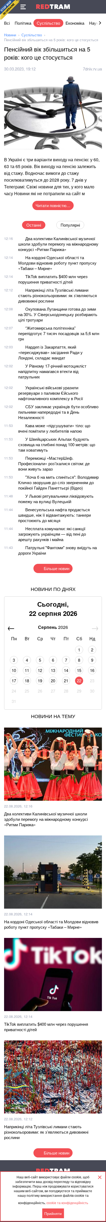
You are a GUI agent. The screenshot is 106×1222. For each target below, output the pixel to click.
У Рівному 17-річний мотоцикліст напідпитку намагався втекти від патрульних (52, 371)
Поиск (99, 7)
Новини (10, 34)
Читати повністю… (53, 205)
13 (53, 670)
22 (79, 680)
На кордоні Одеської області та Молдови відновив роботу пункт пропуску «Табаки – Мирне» (57, 263)
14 (66, 670)
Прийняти (53, 1213)
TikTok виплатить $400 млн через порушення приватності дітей (53, 279)
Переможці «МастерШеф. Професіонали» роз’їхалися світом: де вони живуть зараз (54, 463)
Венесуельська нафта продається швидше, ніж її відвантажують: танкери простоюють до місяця (54, 515)
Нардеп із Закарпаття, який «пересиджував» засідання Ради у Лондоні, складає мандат (50, 352)
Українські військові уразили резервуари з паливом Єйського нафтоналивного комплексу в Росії (50, 393)
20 (53, 680)
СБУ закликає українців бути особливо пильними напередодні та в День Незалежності (58, 412)
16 (92, 670)
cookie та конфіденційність (67, 1202)
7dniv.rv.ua (92, 69)
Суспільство (48, 23)
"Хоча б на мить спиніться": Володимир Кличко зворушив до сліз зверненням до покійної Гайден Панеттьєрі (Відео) (58, 482)
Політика (23, 23)
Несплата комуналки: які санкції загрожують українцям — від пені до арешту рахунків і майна (52, 534)
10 (14, 670)
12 (40, 670)
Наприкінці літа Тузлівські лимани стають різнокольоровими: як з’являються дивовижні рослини (57, 295)
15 (79, 670)
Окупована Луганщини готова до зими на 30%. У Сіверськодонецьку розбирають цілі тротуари (57, 314)
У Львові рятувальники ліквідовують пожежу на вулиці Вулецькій (55, 498)
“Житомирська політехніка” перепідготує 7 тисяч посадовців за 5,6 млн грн (58, 333)
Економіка (75, 23)
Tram (53, 7)
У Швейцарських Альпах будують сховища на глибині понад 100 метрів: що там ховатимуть (56, 444)
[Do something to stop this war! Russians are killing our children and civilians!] (10, 10)
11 (27, 670)
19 (40, 680)
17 (14, 680)
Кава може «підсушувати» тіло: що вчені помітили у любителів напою (54, 428)
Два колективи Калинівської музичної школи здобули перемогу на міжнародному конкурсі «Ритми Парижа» (58, 244)
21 (66, 680)
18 (27, 680)
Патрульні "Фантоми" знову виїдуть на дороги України (57, 550)
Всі (7, 23)
